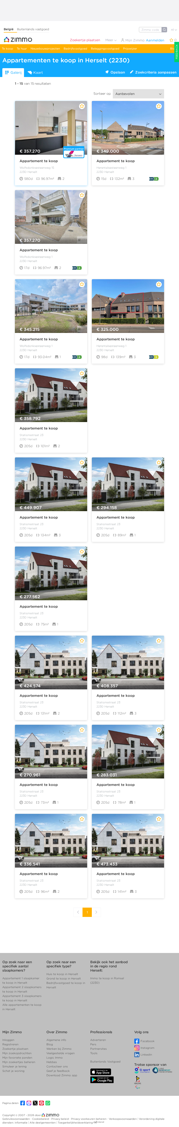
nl (173, 29)
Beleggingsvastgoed (105, 48)
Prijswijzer (130, 48)
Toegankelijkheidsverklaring (75, 1122)
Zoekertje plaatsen (85, 40)
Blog (173, 48)
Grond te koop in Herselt (63, 978)
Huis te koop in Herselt (62, 974)
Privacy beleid (60, 1118)
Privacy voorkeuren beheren (89, 1118)
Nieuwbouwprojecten (45, 48)
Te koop (7, 48)
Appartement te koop (39, 161)
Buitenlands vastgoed (33, 29)
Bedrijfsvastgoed (75, 48)
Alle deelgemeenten (43, 1122)
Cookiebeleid (41, 1118)
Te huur (22, 48)
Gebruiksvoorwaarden (16, 1118)
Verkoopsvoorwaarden (123, 1118)
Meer (109, 40)
